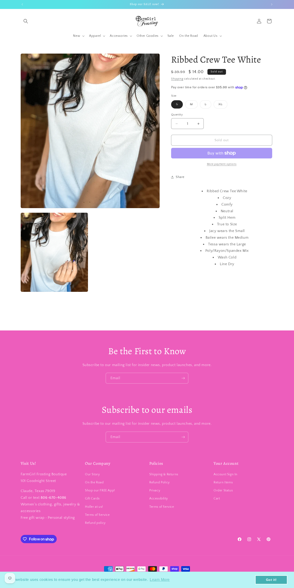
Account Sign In (225, 474)
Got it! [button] (271, 580)
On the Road (94, 482)
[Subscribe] (183, 378)
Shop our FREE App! (100, 490)
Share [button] (180, 177)
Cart (217, 498)
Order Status (223, 490)
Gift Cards (92, 498)
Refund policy (95, 523)
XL (222, 105)
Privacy (154, 490)
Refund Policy (159, 482)
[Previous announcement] (22, 4)
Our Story (92, 474)
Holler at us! (94, 506)
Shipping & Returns (163, 474)
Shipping (177, 78)
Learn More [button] (160, 580)
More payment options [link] (222, 164)
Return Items (223, 482)
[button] (26, 21)
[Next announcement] (272, 4)
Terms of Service (97, 515)
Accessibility (158, 498)
